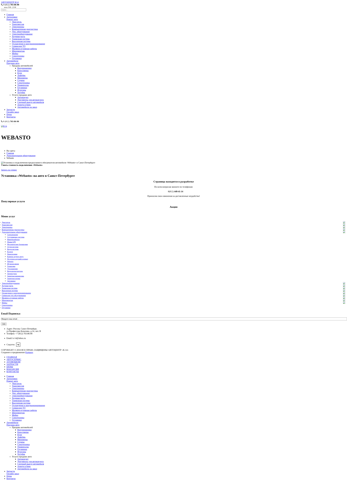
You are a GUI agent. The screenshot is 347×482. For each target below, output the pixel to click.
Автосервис (12, 18)
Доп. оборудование (21, 31)
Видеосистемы (13, 249)
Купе (19, 73)
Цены (9, 114)
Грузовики (17, 58)
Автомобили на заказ (27, 107)
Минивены (22, 78)
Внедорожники (24, 68)
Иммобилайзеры (13, 239)
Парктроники (12, 254)
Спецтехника (18, 56)
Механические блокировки (17, 244)
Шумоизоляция (13, 264)
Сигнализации (12, 235)
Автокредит (22, 97)
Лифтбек (21, 75)
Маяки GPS (11, 242)
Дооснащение (12, 269)
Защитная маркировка (15, 276)
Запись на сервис (9, 170)
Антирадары (12, 274)
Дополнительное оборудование (21, 155)
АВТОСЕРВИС (14, 359)
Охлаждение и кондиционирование (28, 44)
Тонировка (11, 266)
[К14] (4, 126)
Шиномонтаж (18, 51)
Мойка (15, 53)
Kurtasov (29, 352)
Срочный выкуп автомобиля (30, 102)
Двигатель (17, 22)
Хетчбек (21, 92)
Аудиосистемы (12, 247)
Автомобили (13, 62)
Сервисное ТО (18, 46)
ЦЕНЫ (10, 367)
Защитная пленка (13, 278)
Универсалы (23, 85)
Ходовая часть (18, 36)
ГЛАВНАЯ (12, 357)
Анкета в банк (24, 105)
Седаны (21, 80)
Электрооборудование (22, 34)
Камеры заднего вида (15, 257)
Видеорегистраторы (15, 271)
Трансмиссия (18, 24)
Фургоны (21, 90)
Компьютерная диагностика (25, 29)
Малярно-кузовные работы (24, 49)
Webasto (10, 261)
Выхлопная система (21, 41)
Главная (10, 14)
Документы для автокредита (30, 100)
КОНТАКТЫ (13, 371)
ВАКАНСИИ (13, 369)
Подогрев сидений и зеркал (17, 259)
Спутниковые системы (15, 237)
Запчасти (13, 110)
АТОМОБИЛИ (13, 362)
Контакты (11, 117)
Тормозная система (21, 39)
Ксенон (10, 252)
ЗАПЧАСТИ (12, 364)
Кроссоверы (23, 70)
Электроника (18, 27)
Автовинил (11, 281)
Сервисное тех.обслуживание (14, 296)
